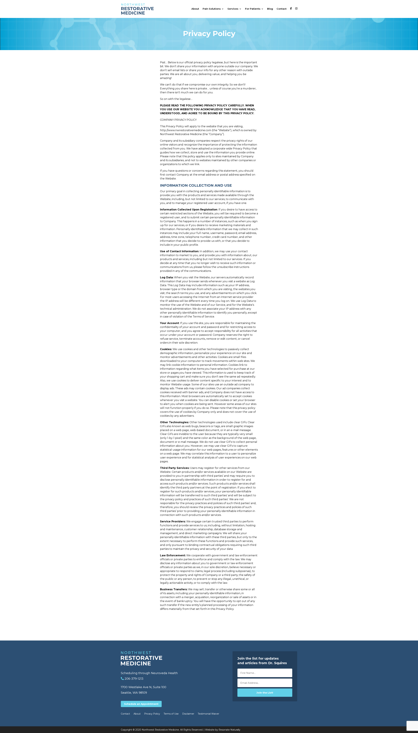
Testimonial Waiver (208, 714)
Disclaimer (188, 714)
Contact (282, 8)
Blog (270, 8)
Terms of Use (171, 714)
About (195, 8)
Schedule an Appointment (141, 703)
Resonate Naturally (229, 729)
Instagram (296, 8)
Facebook (291, 8)
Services (232, 8)
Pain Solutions (212, 8)
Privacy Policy (152, 714)
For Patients (252, 8)
